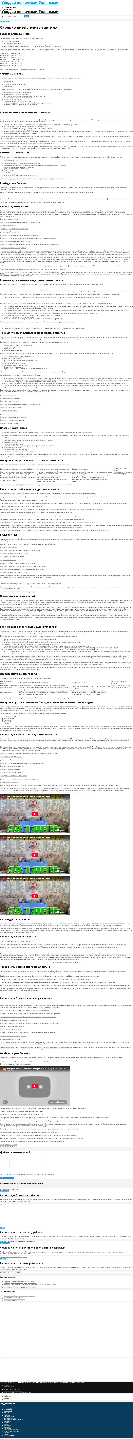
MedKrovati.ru (4, 1382)
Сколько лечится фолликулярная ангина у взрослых (32, 1247)
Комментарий (4, 1168)
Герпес (6, 1414)
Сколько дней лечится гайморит (20, 1195)
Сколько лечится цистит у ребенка (21, 1232)
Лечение (6, 1398)
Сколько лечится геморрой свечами (22, 1263)
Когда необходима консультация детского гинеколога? (20, 1287)
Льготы (6, 1399)
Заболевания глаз (9, 1416)
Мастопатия (7, 1425)
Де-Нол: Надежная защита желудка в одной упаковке (20, 1283)
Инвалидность (8, 1396)
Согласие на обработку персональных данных (17, 1392)
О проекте (7, 1385)
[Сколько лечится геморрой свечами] (13, 1257)
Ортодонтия (7, 1428)
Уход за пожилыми (10, 7)
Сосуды (6, 1434)
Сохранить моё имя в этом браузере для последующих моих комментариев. (28, 1174)
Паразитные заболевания (11, 1429)
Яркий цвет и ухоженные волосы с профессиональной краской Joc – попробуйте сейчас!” (30, 1284)
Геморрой (3, 1258)
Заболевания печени (10, 1418)
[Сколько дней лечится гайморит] (9, 1189)
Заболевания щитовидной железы (14, 1419)
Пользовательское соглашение (13, 1391)
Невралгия (7, 1427)
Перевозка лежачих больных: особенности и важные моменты (22, 1286)
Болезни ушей (8, 1411)
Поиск (26, 16)
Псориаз (6, 1432)
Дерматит (7, 1415)
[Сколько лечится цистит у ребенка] (17, 1226)
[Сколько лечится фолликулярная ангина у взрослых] (17, 1241)
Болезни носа (4, 1191)
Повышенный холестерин (11, 1431)
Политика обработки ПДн (11, 1389)
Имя (1, 1171)
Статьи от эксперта (9, 1386)
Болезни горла (5, 21)
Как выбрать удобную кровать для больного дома (19, 1281)
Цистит (2, 1228)
